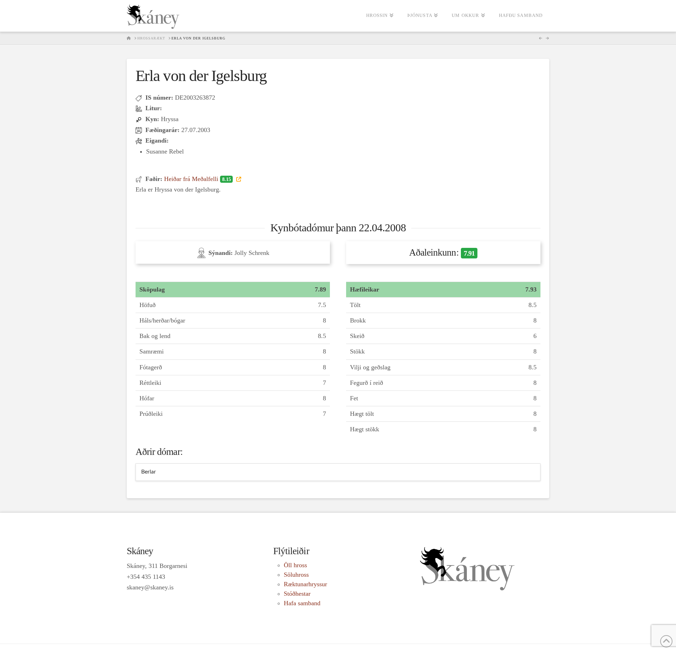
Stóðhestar (297, 593)
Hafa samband (302, 603)
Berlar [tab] (148, 472)
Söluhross (296, 574)
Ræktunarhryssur (305, 584)
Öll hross (295, 565)
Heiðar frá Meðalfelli (197, 178)
